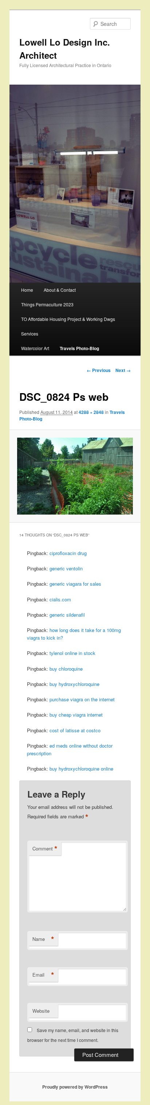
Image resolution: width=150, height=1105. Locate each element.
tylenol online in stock (72, 653)
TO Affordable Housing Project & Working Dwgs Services (68, 326)
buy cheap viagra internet (76, 714)
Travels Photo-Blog (79, 348)
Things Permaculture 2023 (47, 304)
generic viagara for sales (75, 583)
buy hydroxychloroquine (74, 684)
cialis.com (60, 599)
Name (43, 939)
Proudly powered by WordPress (75, 1086)
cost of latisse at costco (75, 730)
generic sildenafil (67, 614)
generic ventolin (66, 568)
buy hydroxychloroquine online (81, 768)
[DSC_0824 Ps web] (75, 476)
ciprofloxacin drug (68, 553)
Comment (45, 848)
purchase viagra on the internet (82, 699)
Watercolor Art (35, 348)
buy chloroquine (66, 668)
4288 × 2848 (91, 412)
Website (41, 1010)
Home (27, 290)
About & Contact (60, 290)
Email (43, 975)
